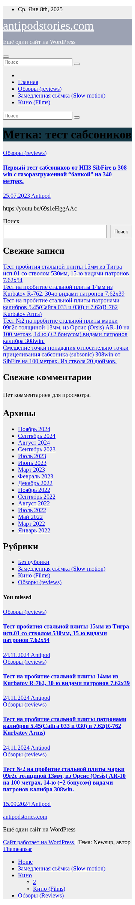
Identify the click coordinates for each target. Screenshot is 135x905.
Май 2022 (30, 517)
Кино (25, 875)
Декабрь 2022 (35, 483)
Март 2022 (31, 523)
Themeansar (17, 849)
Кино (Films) (34, 102)
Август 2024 (34, 442)
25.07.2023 (17, 195)
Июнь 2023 (32, 463)
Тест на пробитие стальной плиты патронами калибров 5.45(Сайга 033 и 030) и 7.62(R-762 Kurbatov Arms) (61, 307)
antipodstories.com (48, 25)
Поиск (11, 221)
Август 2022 (34, 503)
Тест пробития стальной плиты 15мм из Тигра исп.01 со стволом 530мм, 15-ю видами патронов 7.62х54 (66, 273)
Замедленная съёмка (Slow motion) (61, 95)
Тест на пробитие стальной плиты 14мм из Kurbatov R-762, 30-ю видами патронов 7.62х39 (63, 290)
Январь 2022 (34, 530)
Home (25, 861)
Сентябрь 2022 (37, 496)
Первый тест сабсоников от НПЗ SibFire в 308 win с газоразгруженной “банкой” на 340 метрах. (65, 174)
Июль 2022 (32, 510)
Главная (28, 82)
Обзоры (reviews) (40, 89)
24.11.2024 (17, 655)
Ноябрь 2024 (34, 429)
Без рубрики (34, 562)
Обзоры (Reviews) (41, 895)
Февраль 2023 (35, 476)
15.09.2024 (17, 804)
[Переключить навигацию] (6, 57)
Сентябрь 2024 (37, 436)
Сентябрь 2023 (37, 449)
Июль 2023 (32, 456)
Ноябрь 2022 (34, 490)
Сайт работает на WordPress (39, 842)
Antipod (41, 195)
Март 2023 (31, 469)
